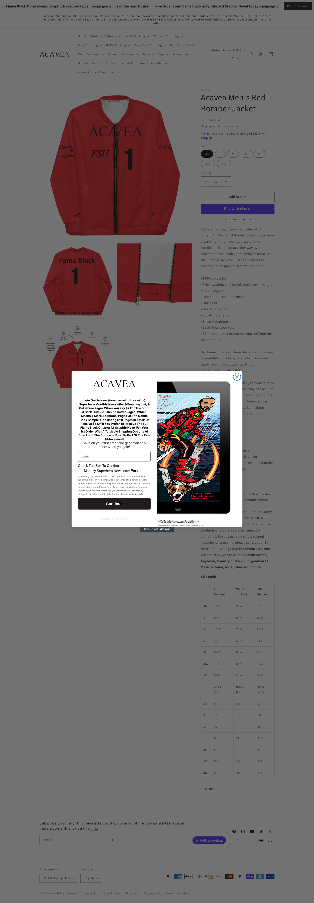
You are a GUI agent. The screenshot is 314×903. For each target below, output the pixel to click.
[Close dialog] (237, 376)
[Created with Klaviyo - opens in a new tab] (157, 529)
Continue (114, 504)
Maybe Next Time (114, 519)
